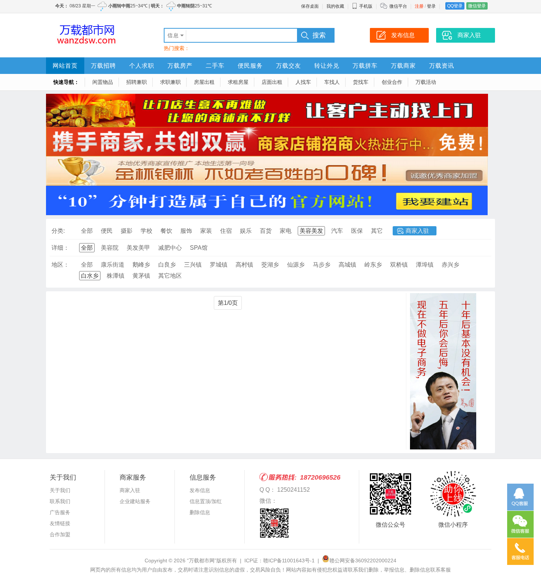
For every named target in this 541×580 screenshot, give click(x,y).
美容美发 (311, 231)
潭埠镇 (425, 264)
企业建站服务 (135, 501)
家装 (206, 231)
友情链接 (60, 523)
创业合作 (392, 82)
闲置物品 (102, 82)
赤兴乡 (450, 264)
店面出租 (272, 82)
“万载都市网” (201, 560)
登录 (431, 6)
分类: (58, 231)
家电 (285, 231)
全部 (87, 231)
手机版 (365, 6)
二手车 (215, 66)
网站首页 (65, 66)
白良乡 (167, 264)
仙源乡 (296, 264)
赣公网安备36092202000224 (362, 560)
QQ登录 (455, 5)
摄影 (126, 231)
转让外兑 (326, 66)
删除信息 (200, 512)
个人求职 (141, 66)
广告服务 (60, 512)
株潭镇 (115, 276)
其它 (377, 231)
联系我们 (60, 501)
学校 (146, 231)
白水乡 (90, 276)
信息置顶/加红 (206, 501)
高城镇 (347, 264)
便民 (107, 231)
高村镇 (244, 264)
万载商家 (403, 66)
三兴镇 (193, 264)
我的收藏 (335, 6)
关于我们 (60, 490)
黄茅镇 (141, 276)
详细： (60, 248)
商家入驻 (417, 231)
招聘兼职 (136, 82)
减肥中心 (170, 248)
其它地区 (170, 276)
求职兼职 (170, 82)
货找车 (360, 82)
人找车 (303, 82)
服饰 (186, 231)
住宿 (226, 231)
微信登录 (477, 5)
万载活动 (426, 82)
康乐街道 (112, 264)
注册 (419, 6)
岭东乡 (373, 264)
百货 (266, 231)
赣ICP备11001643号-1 (289, 560)
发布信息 (200, 490)
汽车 (337, 231)
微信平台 (398, 6)
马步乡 (321, 264)
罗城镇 (218, 264)
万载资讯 (441, 66)
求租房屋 (238, 82)
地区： (60, 264)
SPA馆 (199, 248)
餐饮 (166, 231)
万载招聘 (103, 66)
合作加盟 (60, 534)
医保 (357, 231)
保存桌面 (310, 6)
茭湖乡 (270, 264)
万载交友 (288, 66)
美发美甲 (138, 248)
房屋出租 (204, 82)
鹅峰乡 (141, 264)
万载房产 (179, 66)
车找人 (332, 82)
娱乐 (246, 231)
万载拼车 (365, 66)
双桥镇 (399, 264)
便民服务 (250, 66)
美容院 (110, 248)
